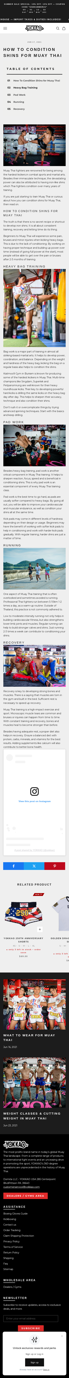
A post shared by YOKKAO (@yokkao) (34, 850)
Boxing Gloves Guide (15, 1213)
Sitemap (8, 1269)
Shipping (8, 1258)
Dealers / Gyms (12, 1287)
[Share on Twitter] (34, 866)
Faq (5, 1263)
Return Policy (11, 1252)
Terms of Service (13, 1247)
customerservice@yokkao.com (21, 1186)
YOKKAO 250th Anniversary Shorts (23, 940)
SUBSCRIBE (30, 1328)
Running (18, 101)
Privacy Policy (11, 1241)
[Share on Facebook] (13, 866)
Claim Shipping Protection (18, 1235)
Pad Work (19, 94)
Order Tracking (11, 1230)
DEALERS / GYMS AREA (25, 1195)
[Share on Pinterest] (55, 866)
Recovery (19, 108)
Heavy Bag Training (25, 87)
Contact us (9, 1224)
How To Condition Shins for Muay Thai (36, 80)
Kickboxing (9, 1219)
